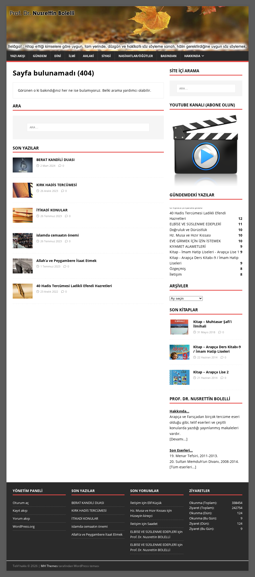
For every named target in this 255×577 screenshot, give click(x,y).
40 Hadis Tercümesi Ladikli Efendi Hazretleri (74, 285)
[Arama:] (88, 127)
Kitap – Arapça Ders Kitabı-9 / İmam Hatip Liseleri (217, 349)
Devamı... (178, 439)
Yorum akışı (21, 518)
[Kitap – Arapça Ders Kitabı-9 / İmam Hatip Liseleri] (180, 356)
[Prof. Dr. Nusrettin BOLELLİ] (127, 48)
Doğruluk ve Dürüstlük (188, 229)
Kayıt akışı (20, 510)
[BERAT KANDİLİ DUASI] (23, 169)
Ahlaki (88, 56)
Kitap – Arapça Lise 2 (211, 372)
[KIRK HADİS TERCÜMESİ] (23, 194)
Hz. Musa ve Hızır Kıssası (190, 235)
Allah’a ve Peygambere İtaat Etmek (66, 260)
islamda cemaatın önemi (57, 235)
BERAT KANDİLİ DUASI (55, 159)
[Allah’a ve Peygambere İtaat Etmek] (23, 270)
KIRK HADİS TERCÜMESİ (56, 184)
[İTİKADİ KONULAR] (23, 220)
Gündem (40, 56)
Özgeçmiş (178, 268)
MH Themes (49, 566)
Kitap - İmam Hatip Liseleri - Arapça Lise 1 (204, 251)
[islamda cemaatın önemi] (23, 245)
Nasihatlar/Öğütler (136, 56)
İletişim (176, 274)
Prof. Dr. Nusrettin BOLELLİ (150, 537)
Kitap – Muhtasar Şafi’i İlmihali (212, 324)
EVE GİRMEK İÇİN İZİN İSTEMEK (195, 241)
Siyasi (106, 56)
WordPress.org (24, 526)
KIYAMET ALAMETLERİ (188, 246)
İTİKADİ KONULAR (51, 210)
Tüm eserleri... (183, 467)
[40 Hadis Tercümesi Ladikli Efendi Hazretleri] (23, 295)
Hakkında (192, 56)
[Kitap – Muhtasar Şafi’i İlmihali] (180, 331)
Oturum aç (21, 502)
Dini (57, 56)
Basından (169, 56)
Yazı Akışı (17, 56)
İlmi (72, 56)
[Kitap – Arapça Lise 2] (180, 382)
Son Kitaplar (184, 310)
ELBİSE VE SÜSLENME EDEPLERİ (195, 224)
